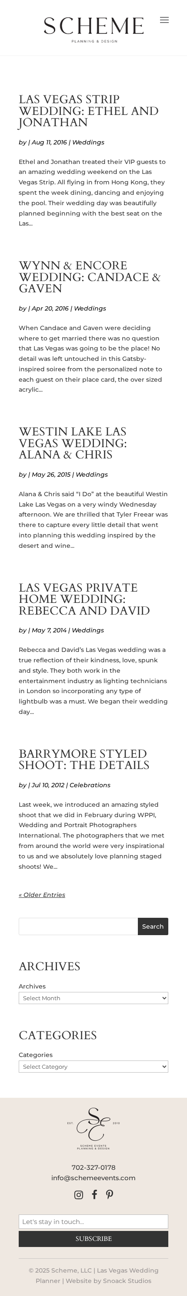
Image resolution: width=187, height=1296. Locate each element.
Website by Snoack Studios (108, 1281)
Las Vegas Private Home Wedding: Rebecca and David (84, 599)
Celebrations (90, 785)
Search (153, 926)
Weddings (88, 142)
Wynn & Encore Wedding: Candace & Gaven (90, 277)
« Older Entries (42, 895)
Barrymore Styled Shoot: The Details (84, 760)
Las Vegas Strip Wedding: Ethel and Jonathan (89, 111)
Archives (32, 986)
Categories (36, 1055)
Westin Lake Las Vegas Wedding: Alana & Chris (73, 443)
